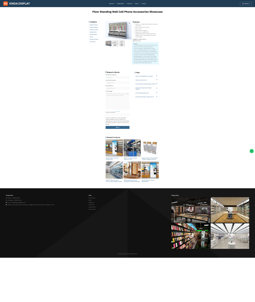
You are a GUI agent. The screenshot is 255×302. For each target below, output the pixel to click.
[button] (129, 23)
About (136, 3)
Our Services (92, 198)
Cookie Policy (92, 207)
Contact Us (91, 204)
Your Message (109, 91)
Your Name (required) (111, 74)
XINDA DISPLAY (133, 254)
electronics (138, 40)
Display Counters (94, 29)
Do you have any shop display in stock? (145, 84)
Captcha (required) (110, 112)
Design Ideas (120, 3)
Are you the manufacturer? (142, 93)
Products (129, 3)
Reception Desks (94, 39)
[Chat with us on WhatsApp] (252, 151)
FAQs (90, 200)
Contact (144, 3)
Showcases (92, 41)
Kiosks (91, 37)
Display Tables (93, 34)
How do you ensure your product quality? (143, 88)
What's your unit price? (141, 80)
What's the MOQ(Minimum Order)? (144, 76)
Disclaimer (91, 202)
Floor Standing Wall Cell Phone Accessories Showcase (127, 11)
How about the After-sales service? (144, 96)
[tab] (146, 75)
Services (111, 3)
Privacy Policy (92, 209)
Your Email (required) (111, 80)
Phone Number (109, 85)
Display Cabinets (94, 27)
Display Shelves (94, 25)
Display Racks (93, 32)
